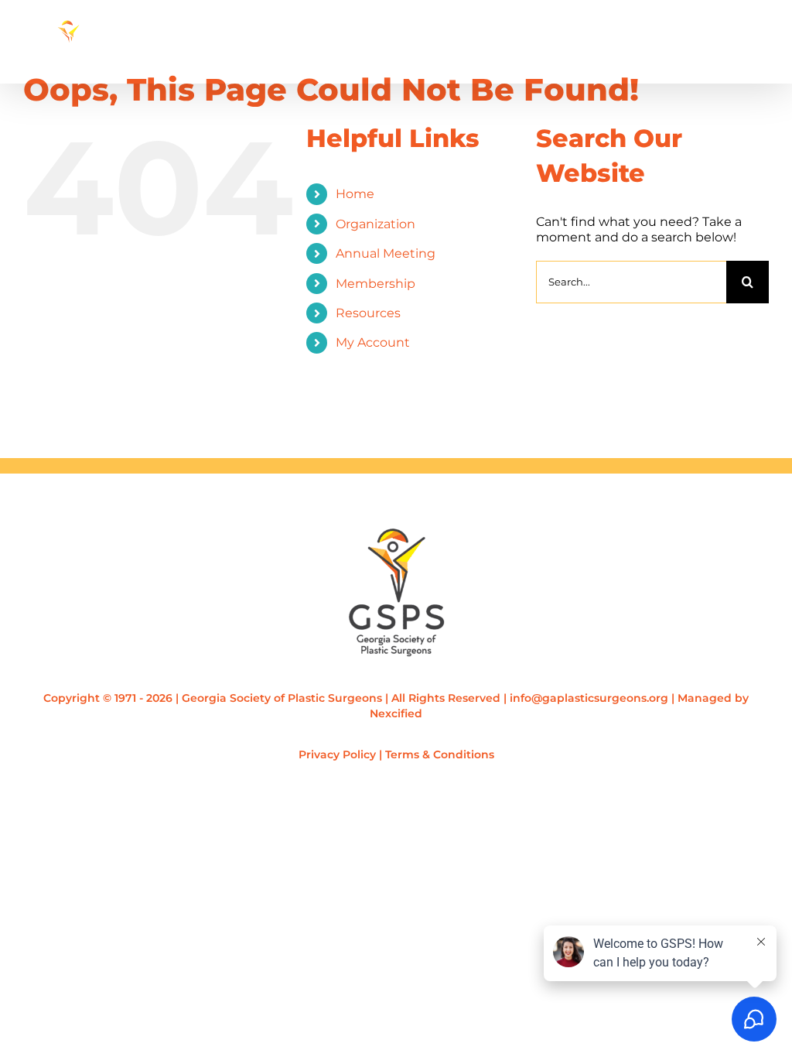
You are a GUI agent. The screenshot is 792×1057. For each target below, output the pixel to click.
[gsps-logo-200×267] (396, 533)
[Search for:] (631, 280)
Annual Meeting (385, 253)
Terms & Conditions (439, 754)
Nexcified (396, 713)
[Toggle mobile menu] (761, 55)
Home (355, 193)
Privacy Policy (337, 754)
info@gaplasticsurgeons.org (589, 698)
